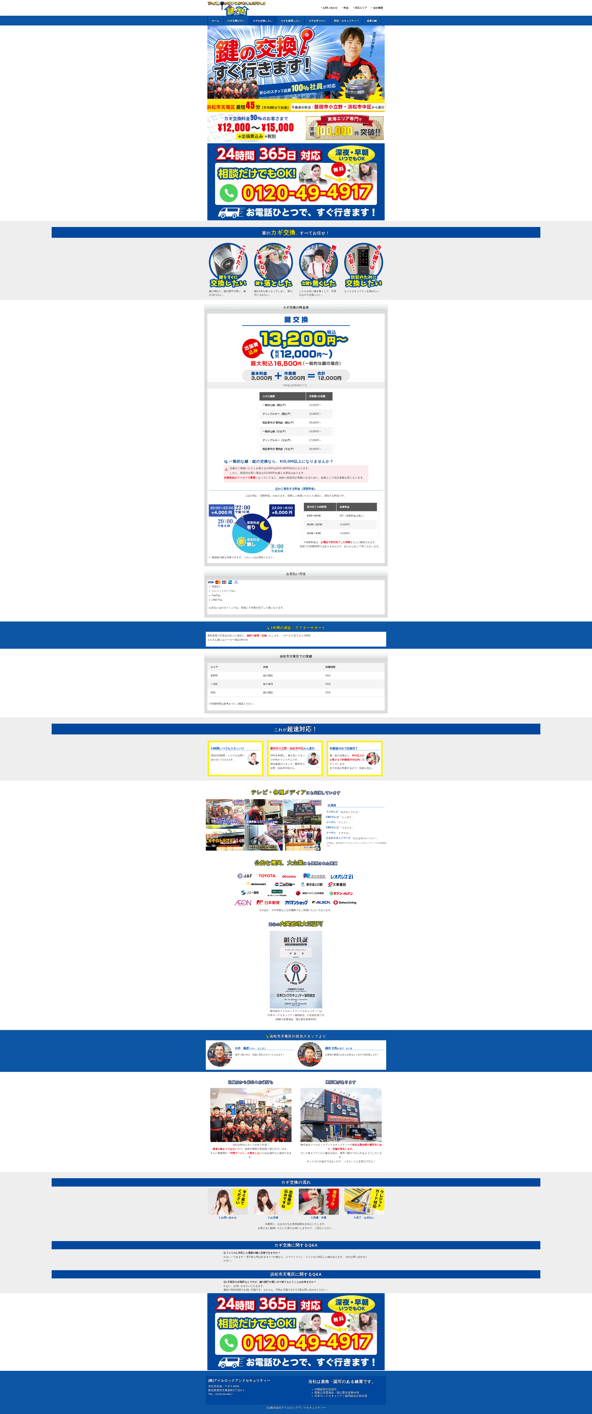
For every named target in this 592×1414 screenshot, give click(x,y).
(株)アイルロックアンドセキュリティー (239, 1380)
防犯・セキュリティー (346, 20)
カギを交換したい (263, 20)
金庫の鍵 (372, 20)
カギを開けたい (236, 20)
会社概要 (378, 7)
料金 (346, 7)
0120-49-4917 (224, 1394)
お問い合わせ (330, 7)
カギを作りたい (317, 20)
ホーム (215, 20)
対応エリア (361, 7)
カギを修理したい (290, 20)
